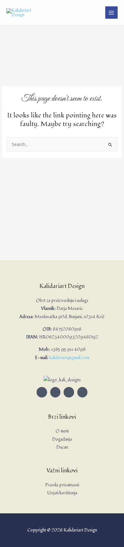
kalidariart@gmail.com (69, 358)
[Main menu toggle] (111, 12)
